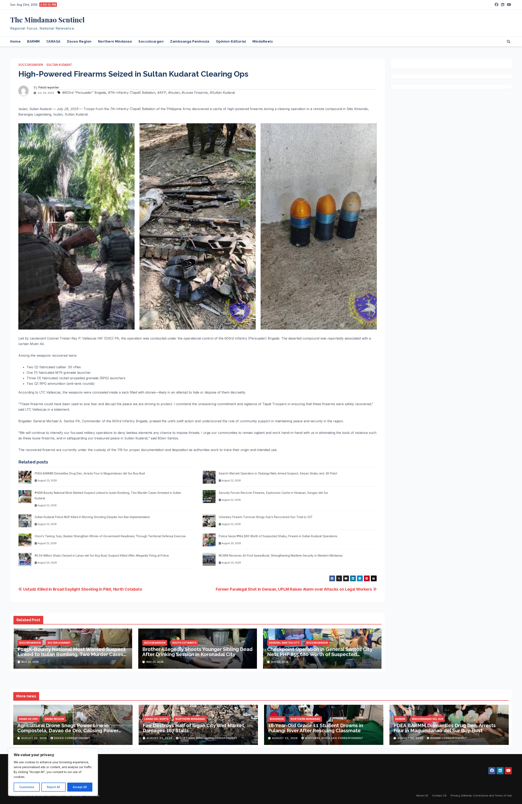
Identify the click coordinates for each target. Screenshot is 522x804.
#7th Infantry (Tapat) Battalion (131, 92)
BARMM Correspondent (448, 738)
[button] (508, 42)
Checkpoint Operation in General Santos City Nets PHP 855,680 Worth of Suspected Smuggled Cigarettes (319, 654)
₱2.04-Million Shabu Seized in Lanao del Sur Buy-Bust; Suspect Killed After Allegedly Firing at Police (102, 555)
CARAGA (53, 41)
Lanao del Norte (156, 718)
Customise (26, 787)
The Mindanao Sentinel (47, 19)
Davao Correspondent (72, 738)
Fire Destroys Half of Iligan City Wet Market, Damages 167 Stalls (194, 727)
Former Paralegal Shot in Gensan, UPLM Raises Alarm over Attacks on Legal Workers (294, 589)
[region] (53, 772)
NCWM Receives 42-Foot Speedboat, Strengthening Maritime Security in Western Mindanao (281, 555)
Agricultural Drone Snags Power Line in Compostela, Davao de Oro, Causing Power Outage (67, 730)
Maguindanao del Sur (427, 718)
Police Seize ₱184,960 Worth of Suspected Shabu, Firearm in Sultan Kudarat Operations (278, 536)
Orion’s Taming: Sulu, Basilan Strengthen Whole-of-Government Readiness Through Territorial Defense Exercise (110, 536)
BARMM (33, 41)
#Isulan (174, 92)
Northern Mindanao (115, 41)
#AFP (161, 92)
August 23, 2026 (34, 738)
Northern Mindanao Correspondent (208, 738)
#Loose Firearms (195, 92)
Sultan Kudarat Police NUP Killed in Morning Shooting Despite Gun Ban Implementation (92, 517)
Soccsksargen (151, 41)
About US (422, 795)
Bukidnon (277, 718)
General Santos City (284, 642)
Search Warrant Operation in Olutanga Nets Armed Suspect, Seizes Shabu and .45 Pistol (278, 473)
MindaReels (262, 41)
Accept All (80, 787)
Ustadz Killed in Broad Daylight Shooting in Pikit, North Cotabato (82, 589)
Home (15, 41)
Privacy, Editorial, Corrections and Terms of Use (481, 795)
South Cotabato (184, 642)
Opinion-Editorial (231, 41)
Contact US (439, 795)
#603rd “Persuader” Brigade (84, 92)
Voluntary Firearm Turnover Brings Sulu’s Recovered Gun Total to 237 (265, 517)
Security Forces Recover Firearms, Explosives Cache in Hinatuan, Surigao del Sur (273, 492)
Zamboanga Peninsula (189, 41)
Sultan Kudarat (59, 64)
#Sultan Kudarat (222, 92)
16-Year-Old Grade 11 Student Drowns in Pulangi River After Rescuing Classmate (315, 727)
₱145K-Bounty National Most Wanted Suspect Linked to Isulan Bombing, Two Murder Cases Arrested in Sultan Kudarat (71, 654)
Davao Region (79, 41)
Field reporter (48, 87)
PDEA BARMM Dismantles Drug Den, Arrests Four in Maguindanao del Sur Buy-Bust (90, 473)
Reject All (53, 787)
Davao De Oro (28, 718)
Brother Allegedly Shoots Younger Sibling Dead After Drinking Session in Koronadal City (197, 651)
